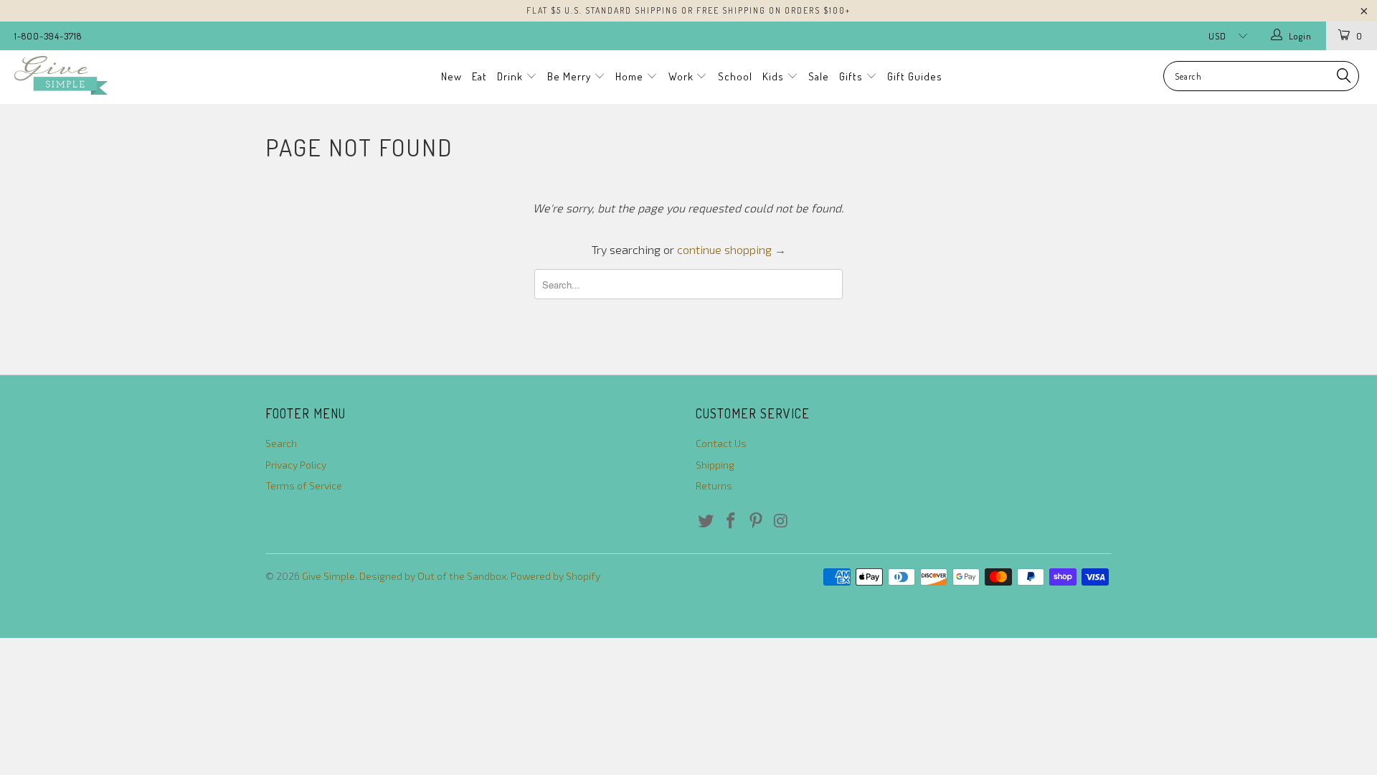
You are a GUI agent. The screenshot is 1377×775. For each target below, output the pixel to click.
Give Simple (328, 576)
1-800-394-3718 (48, 36)
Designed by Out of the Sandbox (432, 576)
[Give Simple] (117, 75)
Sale (818, 76)
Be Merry (570, 76)
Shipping (715, 465)
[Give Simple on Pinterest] (756, 521)
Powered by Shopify (555, 576)
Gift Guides (914, 76)
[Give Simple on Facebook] (731, 521)
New (451, 76)
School (735, 76)
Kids (774, 76)
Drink (511, 76)
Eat (479, 76)
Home (630, 76)
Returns (714, 485)
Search (281, 443)
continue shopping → (731, 249)
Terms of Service (303, 485)
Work (682, 76)
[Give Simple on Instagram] (781, 521)
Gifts (852, 76)
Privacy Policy (295, 465)
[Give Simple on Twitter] (706, 521)
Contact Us (721, 443)
